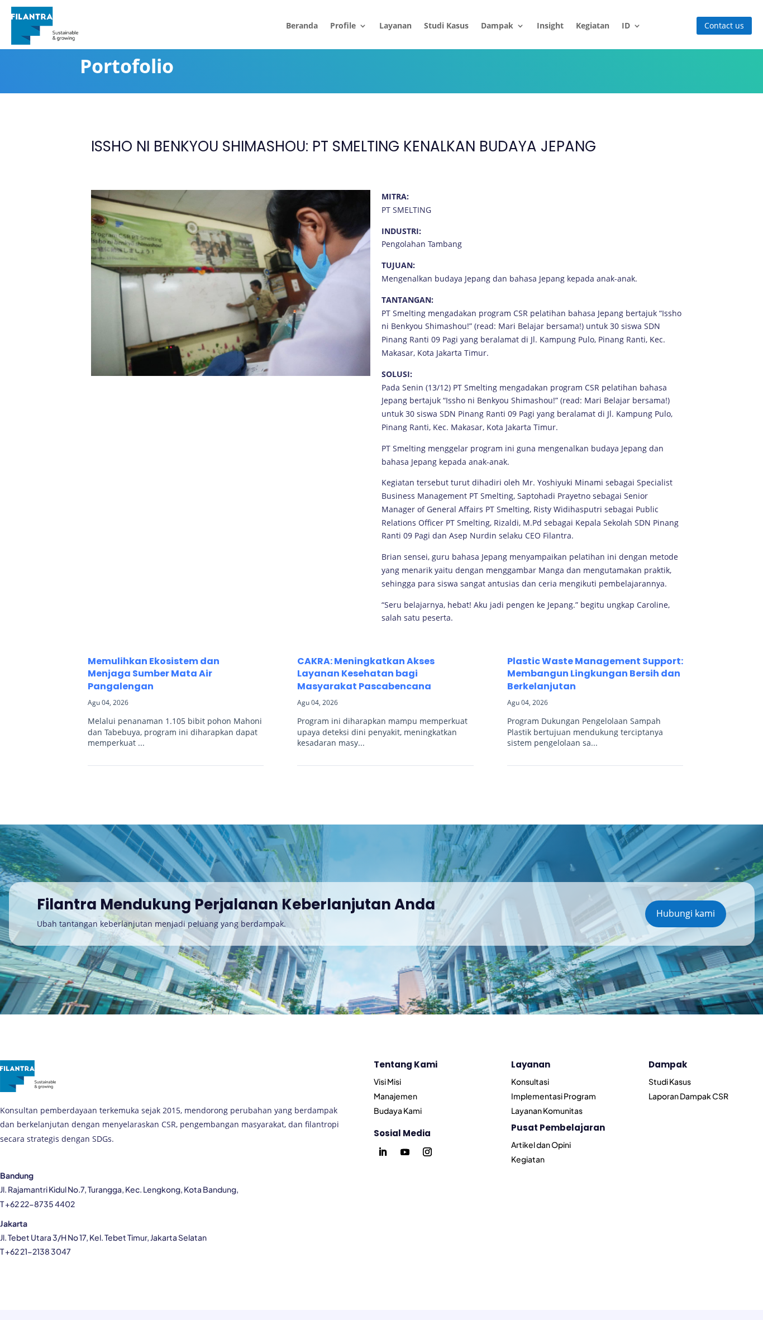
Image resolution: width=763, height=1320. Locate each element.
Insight (550, 25)
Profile (343, 25)
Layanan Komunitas (547, 1110)
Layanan (395, 25)
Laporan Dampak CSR (688, 1096)
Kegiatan (592, 25)
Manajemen (395, 1096)
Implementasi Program (553, 1096)
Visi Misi (387, 1081)
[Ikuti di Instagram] (427, 1152)
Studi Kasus (446, 25)
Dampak (497, 25)
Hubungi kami (685, 913)
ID (626, 25)
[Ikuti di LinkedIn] (383, 1152)
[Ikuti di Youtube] (405, 1152)
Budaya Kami (398, 1110)
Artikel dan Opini (541, 1145)
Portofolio (127, 66)
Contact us (724, 25)
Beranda (302, 25)
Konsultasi (530, 1081)
